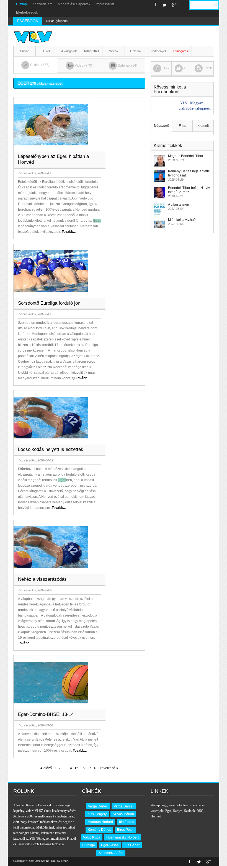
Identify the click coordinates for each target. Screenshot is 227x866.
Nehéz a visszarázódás (42, 579)
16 (83, 768)
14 (70, 768)
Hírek (47, 51)
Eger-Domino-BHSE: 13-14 (46, 714)
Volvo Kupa (91, 837)
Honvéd (156, 816)
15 (76, 768)
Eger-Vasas (109, 845)
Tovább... (69, 232)
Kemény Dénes (99, 830)
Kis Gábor (132, 845)
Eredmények (158, 51)
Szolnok (189, 811)
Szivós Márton (123, 814)
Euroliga (88, 845)
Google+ (174, 4)
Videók (113, 51)
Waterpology (159, 805)
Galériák (135, 51)
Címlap (21, 4)
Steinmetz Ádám (111, 853)
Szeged (177, 811)
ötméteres (126, 822)
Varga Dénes (98, 806)
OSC (200, 811)
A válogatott (69, 51)
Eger (168, 811)
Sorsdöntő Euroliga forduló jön (49, 303)
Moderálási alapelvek (74, 4)
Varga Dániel (123, 806)
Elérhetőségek (27, 12)
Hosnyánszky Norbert (122, 837)
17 (89, 768)
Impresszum (105, 4)
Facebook (155, 4)
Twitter (164, 4)
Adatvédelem (42, 4)
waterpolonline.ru (180, 805)
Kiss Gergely (97, 814)
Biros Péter (125, 830)
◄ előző (45, 768)
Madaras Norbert (100, 822)
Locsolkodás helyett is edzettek (50, 449)
